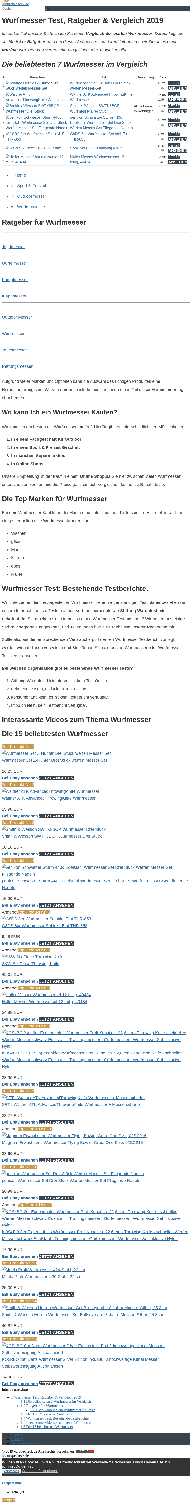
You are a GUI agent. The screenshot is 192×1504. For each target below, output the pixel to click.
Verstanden (11, 1471)
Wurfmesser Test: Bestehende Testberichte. (55, 1418)
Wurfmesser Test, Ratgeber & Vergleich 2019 (46, 1397)
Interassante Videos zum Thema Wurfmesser (56, 1423)
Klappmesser (14, 296)
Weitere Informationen (40, 1471)
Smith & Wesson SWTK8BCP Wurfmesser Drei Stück (52, 836)
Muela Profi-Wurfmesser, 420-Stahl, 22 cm (41, 1276)
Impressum (19, 1435)
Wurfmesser (28, 206)
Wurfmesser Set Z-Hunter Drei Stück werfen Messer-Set (54, 760)
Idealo (158, 484)
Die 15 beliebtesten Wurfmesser (47, 1427)
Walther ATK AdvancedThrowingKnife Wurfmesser (49, 798)
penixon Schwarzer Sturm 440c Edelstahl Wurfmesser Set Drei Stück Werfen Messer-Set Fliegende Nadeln (101, 122)
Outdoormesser (31, 196)
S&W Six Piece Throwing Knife (96, 148)
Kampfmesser (15, 279)
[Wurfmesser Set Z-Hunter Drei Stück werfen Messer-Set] (37, 88)
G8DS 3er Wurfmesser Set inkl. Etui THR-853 (44, 925)
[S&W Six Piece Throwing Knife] (33, 148)
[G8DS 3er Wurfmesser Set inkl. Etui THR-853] (37, 139)
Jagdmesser (13, 246)
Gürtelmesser (14, 263)
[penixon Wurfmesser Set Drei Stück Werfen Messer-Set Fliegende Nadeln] (73, 1173)
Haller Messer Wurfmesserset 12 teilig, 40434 (44, 1001)
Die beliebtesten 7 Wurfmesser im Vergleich (56, 1401)
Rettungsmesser (17, 366)
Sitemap (17, 1439)
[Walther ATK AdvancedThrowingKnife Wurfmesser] (37, 100)
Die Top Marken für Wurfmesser (47, 1414)
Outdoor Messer (17, 317)
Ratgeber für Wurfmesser (42, 1406)
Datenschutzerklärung (27, 1443)
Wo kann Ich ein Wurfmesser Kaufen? (62, 1410)
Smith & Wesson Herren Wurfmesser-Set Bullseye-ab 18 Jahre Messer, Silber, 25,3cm (82, 1314)
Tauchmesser (14, 350)
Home (20, 175)
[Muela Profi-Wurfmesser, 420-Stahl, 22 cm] (43, 1269)
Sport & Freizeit (31, 185)
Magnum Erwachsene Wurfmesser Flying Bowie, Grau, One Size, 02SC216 (72, 1142)
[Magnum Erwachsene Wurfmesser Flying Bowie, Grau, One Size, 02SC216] (74, 1135)
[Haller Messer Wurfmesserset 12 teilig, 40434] (37, 162)
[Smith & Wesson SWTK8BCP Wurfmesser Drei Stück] (37, 111)
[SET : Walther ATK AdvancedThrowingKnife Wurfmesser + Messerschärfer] (73, 1097)
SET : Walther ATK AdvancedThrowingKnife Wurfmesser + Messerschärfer (71, 1104)
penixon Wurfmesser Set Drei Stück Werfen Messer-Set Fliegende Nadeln (71, 1180)
